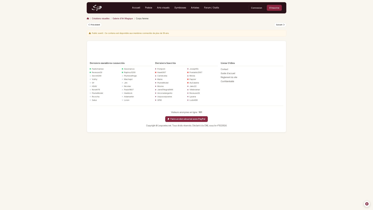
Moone (160, 86)
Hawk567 (161, 72)
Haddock (128, 93)
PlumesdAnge (130, 76)
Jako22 (193, 86)
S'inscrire (274, 8)
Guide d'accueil (228, 73)
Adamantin (129, 97)
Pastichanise (98, 69)
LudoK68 (194, 100)
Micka (192, 76)
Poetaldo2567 (196, 72)
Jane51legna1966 (165, 90)
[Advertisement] (186, 50)
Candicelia (162, 76)
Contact (224, 69)
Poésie (148, 7)
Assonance (129, 69)
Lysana (193, 97)
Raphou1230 (130, 72)
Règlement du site (229, 77)
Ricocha (95, 97)
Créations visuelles (101, 18)
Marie (159, 79)
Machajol (128, 79)
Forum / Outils (211, 7)
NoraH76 (96, 90)
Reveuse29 (97, 72)
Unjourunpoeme (164, 97)
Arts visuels (163, 7)
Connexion (256, 8)
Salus (94, 100)
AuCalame (194, 83)
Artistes (195, 7)
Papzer (193, 79)
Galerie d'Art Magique (123, 18)
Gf (93, 83)
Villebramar (195, 90)
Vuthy (94, 79)
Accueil (136, 7)
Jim (125, 83)
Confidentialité (227, 81)
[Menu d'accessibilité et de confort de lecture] (367, 204)
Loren (126, 100)
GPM (159, 100)
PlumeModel (97, 93)
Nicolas (127, 86)
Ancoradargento (164, 93)
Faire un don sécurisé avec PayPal (187, 119)
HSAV (94, 86)
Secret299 (96, 76)
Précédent (95, 25)
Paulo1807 (129, 90)
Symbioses (180, 7)
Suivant (279, 25)
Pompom (161, 69)
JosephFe (194, 69)
